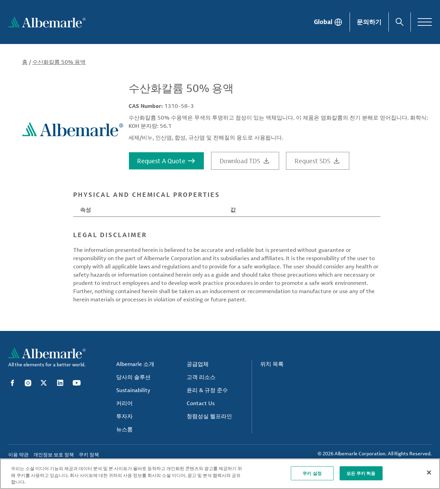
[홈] (47, 22)
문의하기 (369, 22)
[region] (220, 473)
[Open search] (400, 22)
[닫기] (429, 472)
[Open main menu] (425, 22)
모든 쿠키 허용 (361, 473)
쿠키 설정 (312, 473)
